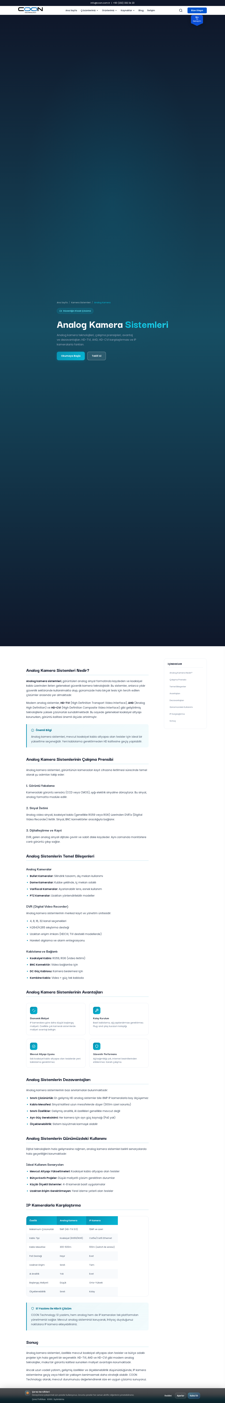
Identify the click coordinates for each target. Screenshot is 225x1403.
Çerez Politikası (39, 1399)
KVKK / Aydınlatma (55, 1399)
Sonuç (173, 720)
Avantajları (175, 693)
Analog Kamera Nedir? (181, 672)
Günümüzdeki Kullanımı (181, 707)
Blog (141, 10)
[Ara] (181, 10)
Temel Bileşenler (178, 686)
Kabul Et (194, 1395)
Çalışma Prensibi (178, 679)
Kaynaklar (126, 10)
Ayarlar (180, 1395)
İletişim (151, 10)
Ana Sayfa (71, 10)
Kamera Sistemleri (81, 302)
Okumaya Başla (71, 355)
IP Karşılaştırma (177, 714)
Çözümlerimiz (88, 10)
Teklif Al (96, 355)
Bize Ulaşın (197, 10)
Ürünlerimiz (108, 10)
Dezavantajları (177, 700)
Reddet (168, 1395)
